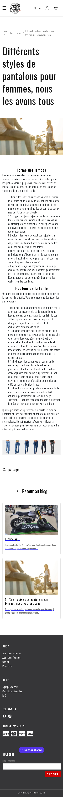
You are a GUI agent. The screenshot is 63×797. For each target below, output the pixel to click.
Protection (7, 666)
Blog (11, 33)
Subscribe (52, 774)
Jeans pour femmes (11, 657)
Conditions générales (12, 691)
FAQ (4, 695)
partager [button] (14, 469)
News (19, 33)
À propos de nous (10, 687)
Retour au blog (34, 491)
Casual (5, 662)
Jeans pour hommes (11, 653)
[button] (4, 8)
